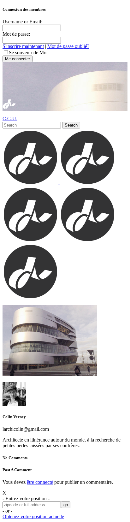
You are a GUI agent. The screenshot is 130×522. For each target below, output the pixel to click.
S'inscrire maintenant (23, 46)
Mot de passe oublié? (68, 46)
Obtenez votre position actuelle (33, 516)
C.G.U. (10, 118)
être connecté (40, 482)
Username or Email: (22, 21)
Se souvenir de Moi (28, 52)
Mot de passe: (16, 34)
